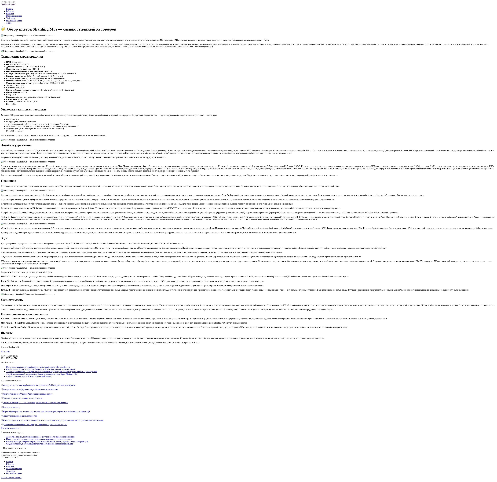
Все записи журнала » (10, 428)
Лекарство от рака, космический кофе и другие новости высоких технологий (40, 437)
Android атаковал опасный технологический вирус (28, 376)
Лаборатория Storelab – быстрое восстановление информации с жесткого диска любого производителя (51, 371)
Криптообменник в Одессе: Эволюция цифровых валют (27, 394)
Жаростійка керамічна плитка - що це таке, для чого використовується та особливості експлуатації (46, 411)
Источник (5, 351)
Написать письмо (13, 478)
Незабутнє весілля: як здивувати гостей (20, 416)
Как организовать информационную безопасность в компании (30, 389)
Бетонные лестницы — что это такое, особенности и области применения (35, 403)
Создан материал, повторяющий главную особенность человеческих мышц (39, 444)
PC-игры (10, 11)
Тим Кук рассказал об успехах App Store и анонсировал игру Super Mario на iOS (41, 374)
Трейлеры (10, 18)
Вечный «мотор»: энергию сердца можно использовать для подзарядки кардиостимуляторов (47, 441)
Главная (9, 9)
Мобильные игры (14, 16)
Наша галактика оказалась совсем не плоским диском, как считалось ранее (39, 439)
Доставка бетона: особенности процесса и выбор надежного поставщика (35, 425)
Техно (9, 23)
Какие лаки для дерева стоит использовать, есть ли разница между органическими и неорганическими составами (53, 420)
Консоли (10, 13)
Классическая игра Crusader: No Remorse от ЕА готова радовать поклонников (40, 369)
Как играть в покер (11, 407)
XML (3, 478)
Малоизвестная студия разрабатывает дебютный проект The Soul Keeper (38, 367)
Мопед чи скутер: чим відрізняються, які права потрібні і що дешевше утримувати (39, 385)
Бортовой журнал (14, 20)
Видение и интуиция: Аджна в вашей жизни (22, 398)
